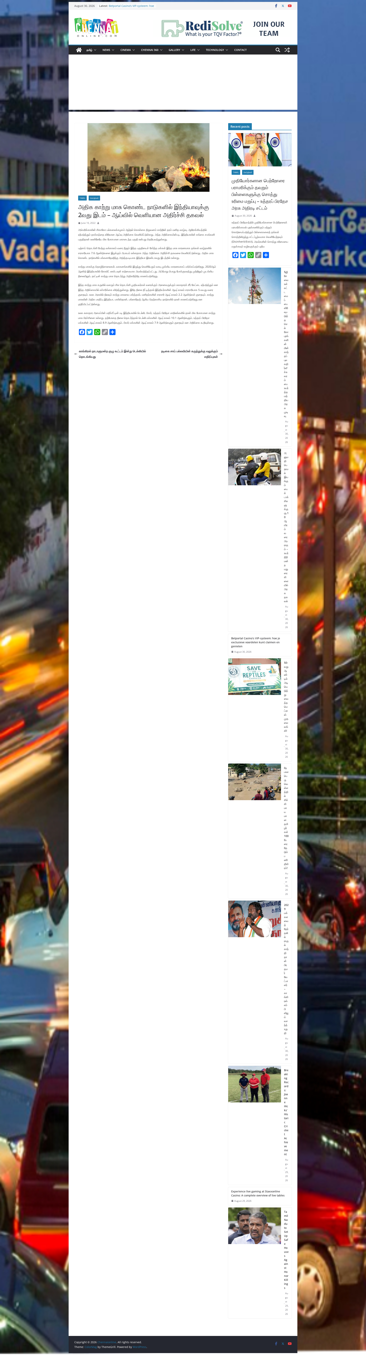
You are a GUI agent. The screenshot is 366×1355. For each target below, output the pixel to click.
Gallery (174, 50)
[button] (94, 50)
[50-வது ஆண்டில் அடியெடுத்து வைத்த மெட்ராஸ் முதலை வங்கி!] (254, 709)
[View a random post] (287, 50)
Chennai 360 (149, 50)
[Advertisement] (183, 83)
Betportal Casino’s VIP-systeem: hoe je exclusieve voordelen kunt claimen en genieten (255, 642)
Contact (240, 50)
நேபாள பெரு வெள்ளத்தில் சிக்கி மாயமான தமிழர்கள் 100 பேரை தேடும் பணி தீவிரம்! (286, 818)
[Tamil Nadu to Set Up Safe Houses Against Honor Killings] (254, 1262)
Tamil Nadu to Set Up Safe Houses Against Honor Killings (286, 1250)
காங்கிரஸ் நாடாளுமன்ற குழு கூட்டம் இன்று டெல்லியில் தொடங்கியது (112, 354)
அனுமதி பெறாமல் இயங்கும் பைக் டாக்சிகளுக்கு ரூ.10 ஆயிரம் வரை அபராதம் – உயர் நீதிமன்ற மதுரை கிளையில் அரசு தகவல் (286, 527)
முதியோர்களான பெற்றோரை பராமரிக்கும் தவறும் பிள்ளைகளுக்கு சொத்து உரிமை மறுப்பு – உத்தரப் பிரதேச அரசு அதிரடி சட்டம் (260, 194)
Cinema (125, 50)
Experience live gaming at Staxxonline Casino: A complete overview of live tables (258, 1193)
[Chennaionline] (78, 50)
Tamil (82, 198)
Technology (215, 50)
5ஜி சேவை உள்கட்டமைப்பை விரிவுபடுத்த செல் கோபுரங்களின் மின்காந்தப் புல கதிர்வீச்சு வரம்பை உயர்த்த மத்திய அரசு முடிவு (286, 344)
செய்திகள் (94, 198)
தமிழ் (89, 50)
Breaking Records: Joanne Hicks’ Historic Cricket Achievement (286, 1112)
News (106, 50)
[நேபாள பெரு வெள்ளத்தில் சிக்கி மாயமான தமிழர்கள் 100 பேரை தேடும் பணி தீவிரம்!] (254, 831)
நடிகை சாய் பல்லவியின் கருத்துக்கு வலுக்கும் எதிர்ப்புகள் (189, 354)
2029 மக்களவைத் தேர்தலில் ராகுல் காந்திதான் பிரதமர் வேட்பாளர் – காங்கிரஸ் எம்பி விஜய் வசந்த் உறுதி (286, 969)
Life (193, 50)
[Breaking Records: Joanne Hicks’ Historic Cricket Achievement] (254, 1125)
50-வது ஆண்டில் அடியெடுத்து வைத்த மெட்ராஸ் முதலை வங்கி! (286, 696)
